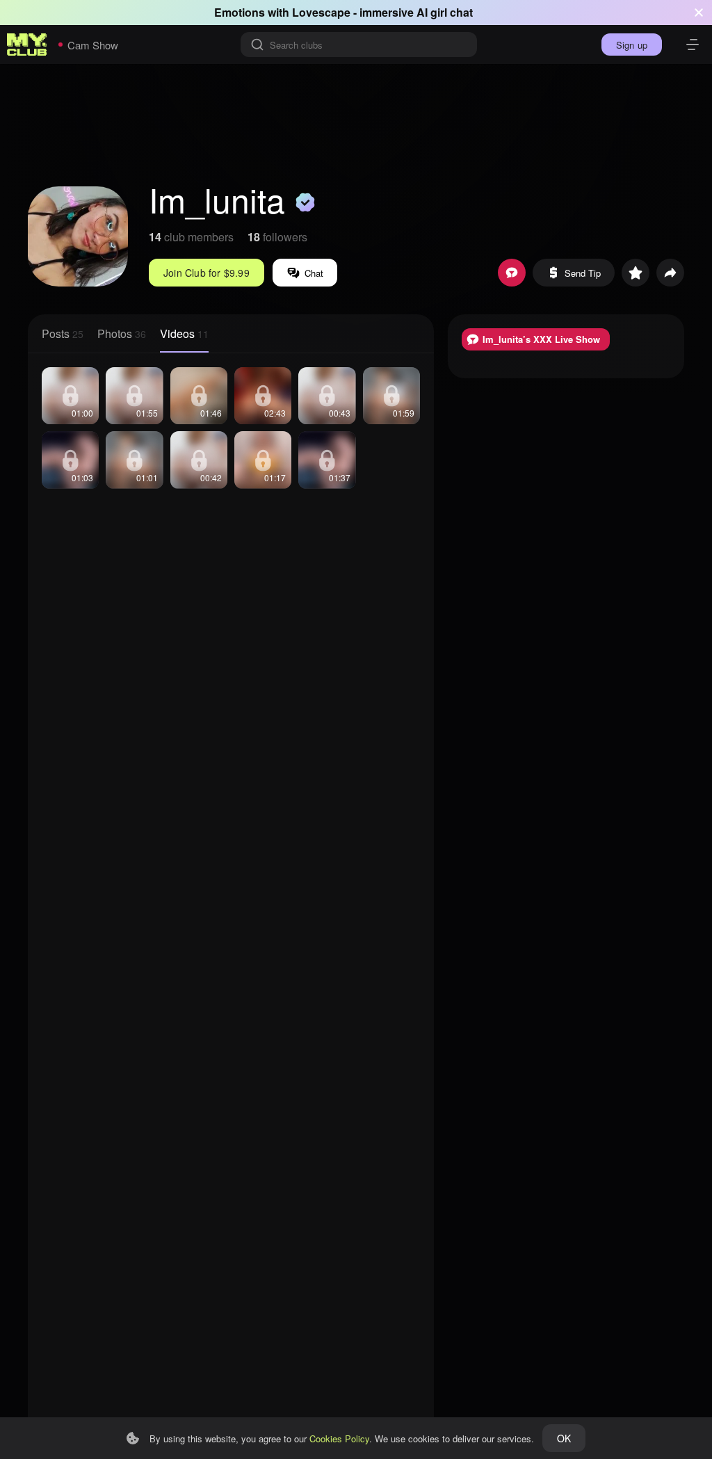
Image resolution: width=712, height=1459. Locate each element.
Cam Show (92, 45)
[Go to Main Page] (27, 44)
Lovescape (321, 12)
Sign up (631, 44)
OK (564, 1438)
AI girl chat (444, 12)
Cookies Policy (339, 1438)
